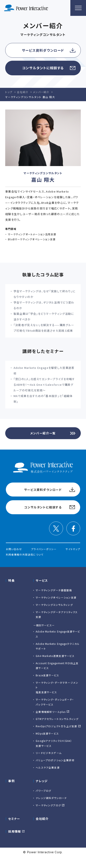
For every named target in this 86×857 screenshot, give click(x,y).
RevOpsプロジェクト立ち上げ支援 (56, 726)
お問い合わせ (14, 549)
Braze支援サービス (47, 675)
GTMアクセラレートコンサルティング (57, 719)
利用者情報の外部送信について (25, 554)
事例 (11, 781)
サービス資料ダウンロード (43, 50)
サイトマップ (73, 549)
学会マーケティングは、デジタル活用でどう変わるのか (44, 305)
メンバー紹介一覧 (43, 433)
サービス (42, 580)
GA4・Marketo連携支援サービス (55, 656)
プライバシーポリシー (44, 549)
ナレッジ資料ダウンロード (51, 798)
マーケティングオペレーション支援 (56, 597)
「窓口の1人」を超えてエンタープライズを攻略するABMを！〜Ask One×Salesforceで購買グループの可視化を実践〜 (44, 384)
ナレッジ (42, 781)
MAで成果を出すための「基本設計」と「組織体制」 (43, 398)
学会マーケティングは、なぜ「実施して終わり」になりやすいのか (45, 294)
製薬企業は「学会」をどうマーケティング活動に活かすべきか (44, 316)
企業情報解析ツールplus (51, 711)
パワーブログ (43, 790)
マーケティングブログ (48, 805)
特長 (11, 580)
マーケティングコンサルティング (54, 604)
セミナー (14, 819)
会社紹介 (42, 819)
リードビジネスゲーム (49, 753)
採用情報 (14, 831)
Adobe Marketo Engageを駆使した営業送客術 (44, 370)
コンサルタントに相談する (43, 67)
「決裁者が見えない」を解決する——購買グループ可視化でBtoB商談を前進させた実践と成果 (44, 328)
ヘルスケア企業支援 (47, 767)
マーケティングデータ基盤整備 (54, 590)
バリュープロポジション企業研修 (55, 760)
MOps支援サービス (47, 733)
